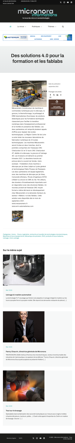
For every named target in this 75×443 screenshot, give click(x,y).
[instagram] (64, 2)
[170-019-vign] (23, 371)
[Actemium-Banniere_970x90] (37, 35)
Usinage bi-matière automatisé (18, 295)
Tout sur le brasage (14, 411)
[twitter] (61, 2)
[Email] (50, 97)
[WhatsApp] (60, 95)
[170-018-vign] (23, 255)
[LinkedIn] (57, 95)
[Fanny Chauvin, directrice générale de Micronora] (23, 312)
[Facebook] (50, 95)
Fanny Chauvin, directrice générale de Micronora (26, 352)
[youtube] (68, 2)
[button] (64, 27)
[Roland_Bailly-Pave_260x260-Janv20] (57, 100)
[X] (54, 95)
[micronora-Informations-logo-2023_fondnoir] (37, 9)
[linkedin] (71, 2)
